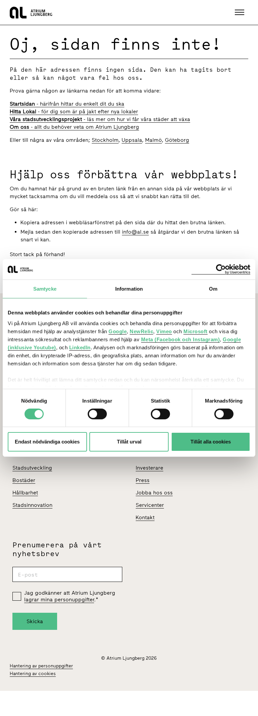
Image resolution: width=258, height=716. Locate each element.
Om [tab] (213, 289)
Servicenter (150, 505)
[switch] (97, 414)
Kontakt (145, 517)
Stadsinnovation (32, 505)
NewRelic (141, 331)
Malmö (153, 140)
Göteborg (177, 140)
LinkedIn (80, 347)
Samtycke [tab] (44, 289)
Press (142, 480)
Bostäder (23, 480)
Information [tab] (129, 289)
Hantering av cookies (33, 673)
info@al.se (135, 232)
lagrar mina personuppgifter (59, 599)
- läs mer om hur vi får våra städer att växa (100, 119)
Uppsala (132, 140)
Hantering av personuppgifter (41, 666)
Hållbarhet (25, 492)
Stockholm (105, 140)
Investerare (149, 468)
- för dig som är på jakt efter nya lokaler (74, 111)
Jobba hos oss (154, 492)
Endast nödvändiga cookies (47, 441)
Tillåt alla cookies (210, 441)
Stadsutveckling (32, 468)
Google (118, 331)
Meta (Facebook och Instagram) (180, 339)
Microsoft (195, 331)
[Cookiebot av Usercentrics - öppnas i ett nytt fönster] (220, 269)
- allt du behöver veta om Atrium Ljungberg (74, 127)
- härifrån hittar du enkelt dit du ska (67, 104)
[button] (240, 12)
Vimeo (164, 331)
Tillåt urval (129, 441)
